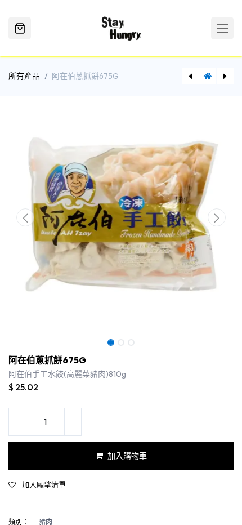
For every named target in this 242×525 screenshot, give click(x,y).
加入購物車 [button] (127, 456)
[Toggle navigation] (222, 28)
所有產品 (24, 76)
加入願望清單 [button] (43, 484)
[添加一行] (72, 421)
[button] (25, 217)
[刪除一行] (17, 421)
